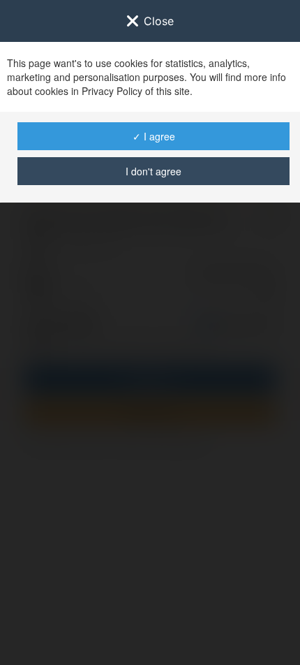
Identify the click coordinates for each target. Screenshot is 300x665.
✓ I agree (154, 136)
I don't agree (153, 171)
